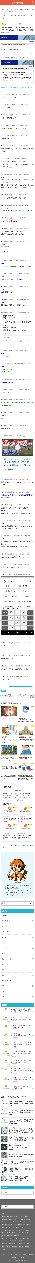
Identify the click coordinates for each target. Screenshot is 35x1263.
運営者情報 (21, 1257)
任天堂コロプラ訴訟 (24, 1241)
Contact (25, 1254)
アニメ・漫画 (6, 921)
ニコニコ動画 (26, 1232)
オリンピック (22, 1224)
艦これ (21, 1246)
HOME (3, 7)
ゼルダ (18, 1230)
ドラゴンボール (16, 1232)
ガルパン (30, 1224)
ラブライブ (5, 1241)
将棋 (3, 975)
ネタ (4, 1235)
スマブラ (5, 1230)
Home (4, 1254)
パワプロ (17, 1235)
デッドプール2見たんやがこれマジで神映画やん (21, 1163)
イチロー (14, 1224)
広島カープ (22, 1243)
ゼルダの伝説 (26, 1230)
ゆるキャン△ (6, 1224)
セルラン (12, 1230)
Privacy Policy (17, 1254)
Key (16, 1216)
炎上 (29, 1243)
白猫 (4, 1246)
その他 (4, 953)
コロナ (18, 1227)
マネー (4, 964)
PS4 (21, 1216)
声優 (3, 969)
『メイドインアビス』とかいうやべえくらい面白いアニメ (21, 1139)
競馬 (9, 1246)
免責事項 (14, 1257)
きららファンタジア (14, 1219)
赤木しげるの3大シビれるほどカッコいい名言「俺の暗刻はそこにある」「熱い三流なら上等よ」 (21, 1178)
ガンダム (5, 1227)
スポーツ (4, 948)
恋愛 (3, 986)
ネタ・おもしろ (6, 959)
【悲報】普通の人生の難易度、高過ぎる (21, 1170)
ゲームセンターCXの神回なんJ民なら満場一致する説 (21, 1155)
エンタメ (4, 926)
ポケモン (19, 1238)
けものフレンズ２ (7, 1221)
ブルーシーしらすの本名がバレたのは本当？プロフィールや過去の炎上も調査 (21, 1122)
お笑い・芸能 (6, 932)
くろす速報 (14, 1260)
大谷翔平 (5, 1243)
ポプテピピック (27, 1238)
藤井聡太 (28, 1246)
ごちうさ (16, 1221)
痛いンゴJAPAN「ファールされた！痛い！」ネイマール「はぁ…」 (20, 1147)
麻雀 (4, 1249)
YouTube (4, 915)
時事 (8, 7)
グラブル (12, 1227)
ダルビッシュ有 (6, 1232)
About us (31, 1254)
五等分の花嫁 (14, 1241)
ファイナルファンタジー (8, 1238)
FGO (4, 1216)
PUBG (26, 1216)
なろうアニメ (24, 1221)
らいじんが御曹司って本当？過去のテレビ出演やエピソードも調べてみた (21, 1103)
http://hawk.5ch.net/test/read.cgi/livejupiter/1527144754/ (20, 686)
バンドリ (10, 1235)
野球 (3, 997)
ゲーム (4, 937)
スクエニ (25, 1227)
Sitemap (10, 1254)
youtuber (5, 1219)
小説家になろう (6, 980)
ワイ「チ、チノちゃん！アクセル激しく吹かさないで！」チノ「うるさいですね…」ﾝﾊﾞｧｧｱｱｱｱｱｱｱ (21, 1131)
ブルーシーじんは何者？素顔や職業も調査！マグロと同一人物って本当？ (21, 1112)
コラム (4, 942)
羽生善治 (15, 1246)
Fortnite (10, 1216)
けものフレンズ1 (26, 1219)
